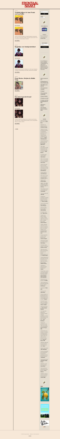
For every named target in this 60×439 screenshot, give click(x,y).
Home (30, 436)
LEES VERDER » (17, 40)
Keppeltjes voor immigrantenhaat (25, 47)
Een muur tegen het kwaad (23, 97)
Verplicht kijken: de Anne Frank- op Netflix (25, 13)
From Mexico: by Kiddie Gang (25, 79)
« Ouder (16, 129)
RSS (45, 426)
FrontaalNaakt (30, 4)
